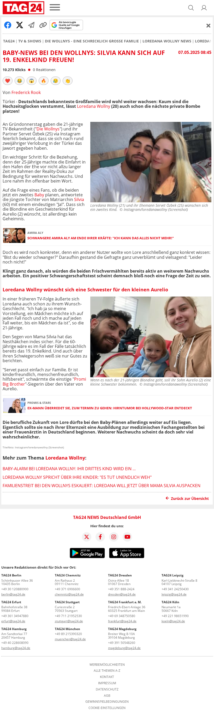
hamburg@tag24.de (15, 648)
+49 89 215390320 (68, 634)
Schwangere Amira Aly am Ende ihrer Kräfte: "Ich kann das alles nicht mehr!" (100, 238)
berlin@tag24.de (13, 594)
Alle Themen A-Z (107, 671)
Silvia (79, 199)
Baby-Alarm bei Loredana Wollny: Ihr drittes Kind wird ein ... (69, 469)
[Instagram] (113, 537)
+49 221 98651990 (175, 616)
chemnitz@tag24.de (69, 594)
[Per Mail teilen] (31, 25)
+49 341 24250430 (175, 589)
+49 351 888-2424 (121, 589)
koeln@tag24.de (173, 621)
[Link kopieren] (43, 25)
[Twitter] (86, 537)
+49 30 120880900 (14, 589)
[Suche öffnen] (191, 7)
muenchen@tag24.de (70, 639)
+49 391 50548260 (121, 642)
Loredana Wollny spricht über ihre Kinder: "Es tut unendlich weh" (77, 477)
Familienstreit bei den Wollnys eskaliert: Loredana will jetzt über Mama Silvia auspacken (101, 485)
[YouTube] (127, 537)
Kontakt (107, 677)
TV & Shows (29, 41)
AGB (107, 696)
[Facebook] (100, 537)
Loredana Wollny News (166, 41)
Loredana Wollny (93, 106)
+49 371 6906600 (67, 589)
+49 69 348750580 (121, 616)
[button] (204, 7)
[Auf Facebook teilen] (8, 25)
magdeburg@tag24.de (124, 648)
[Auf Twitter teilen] (19, 25)
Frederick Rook (26, 92)
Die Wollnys (48, 129)
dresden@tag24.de (122, 594)
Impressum (107, 683)
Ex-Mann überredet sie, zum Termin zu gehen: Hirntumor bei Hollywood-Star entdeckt (109, 408)
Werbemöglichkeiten (107, 665)
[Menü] (54, 8)
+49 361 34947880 (14, 616)
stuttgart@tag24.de (69, 621)
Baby (39, 195)
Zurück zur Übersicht (190, 498)
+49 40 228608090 (14, 642)
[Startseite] (23, 7)
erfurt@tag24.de (13, 621)
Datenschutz (107, 689)
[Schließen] (208, 25)
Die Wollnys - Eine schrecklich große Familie (92, 41)
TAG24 (9, 41)
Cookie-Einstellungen (107, 708)
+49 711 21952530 (68, 616)
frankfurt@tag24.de (122, 621)
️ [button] (7, 81)
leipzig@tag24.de (174, 594)
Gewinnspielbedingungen (107, 702)
